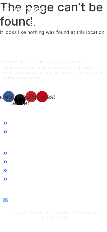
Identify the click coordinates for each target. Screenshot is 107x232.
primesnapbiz (24, 8)
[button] (33, 23)
